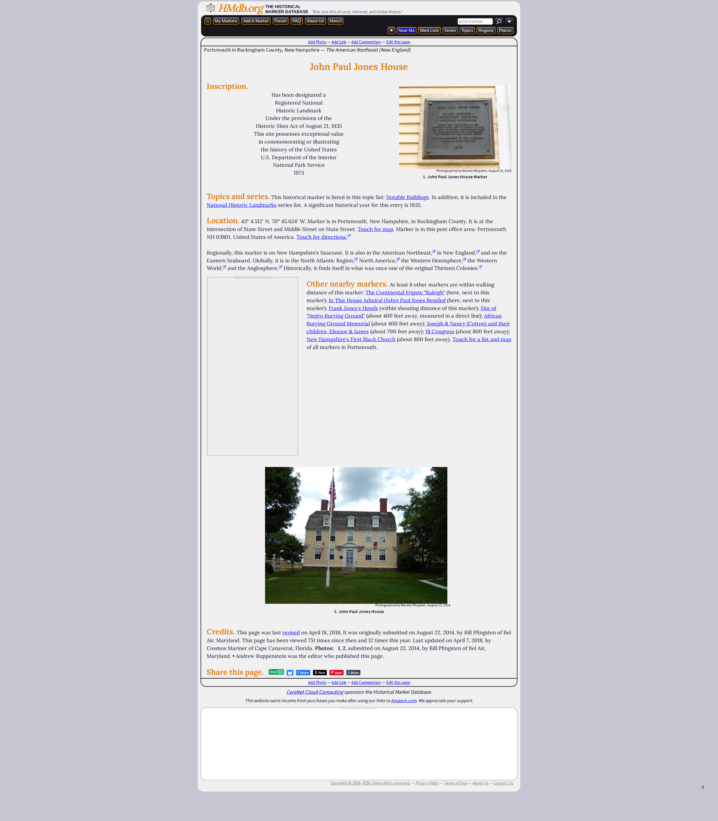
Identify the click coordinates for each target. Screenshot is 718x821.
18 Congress (439, 331)
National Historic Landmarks (242, 205)
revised (291, 632)
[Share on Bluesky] (290, 673)
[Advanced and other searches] (509, 21)
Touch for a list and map (481, 339)
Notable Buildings (407, 197)
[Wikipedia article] (434, 252)
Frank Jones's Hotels (353, 308)
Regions (486, 30)
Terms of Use (456, 783)
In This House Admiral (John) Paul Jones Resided (387, 300)
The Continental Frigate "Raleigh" (405, 292)
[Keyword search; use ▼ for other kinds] (499, 21)
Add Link (339, 42)
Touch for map (375, 229)
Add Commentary (366, 42)
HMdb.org (240, 8)
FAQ (297, 20)
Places (505, 30)
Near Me (407, 30)
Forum (281, 20)
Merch (336, 20)
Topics (467, 30)
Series (450, 30)
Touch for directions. (321, 236)
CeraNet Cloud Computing (314, 691)
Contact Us (503, 783)
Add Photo (317, 42)
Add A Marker (256, 20)
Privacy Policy (427, 783)
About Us (315, 20)
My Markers (226, 20)
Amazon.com (403, 700)
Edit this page (398, 42)
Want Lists (429, 30)
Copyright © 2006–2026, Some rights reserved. (370, 783)
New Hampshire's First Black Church (351, 339)
